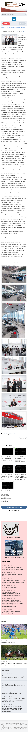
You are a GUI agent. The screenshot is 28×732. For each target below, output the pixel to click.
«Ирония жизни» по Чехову (9, 587)
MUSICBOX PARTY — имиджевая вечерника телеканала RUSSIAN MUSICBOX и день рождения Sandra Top (13, 700)
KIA (10, 434)
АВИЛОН (6, 434)
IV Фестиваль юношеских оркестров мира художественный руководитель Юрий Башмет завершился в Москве (13, 677)
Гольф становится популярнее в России (6, 459)
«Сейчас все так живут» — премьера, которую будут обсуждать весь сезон (12, 568)
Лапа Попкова (15, 434)
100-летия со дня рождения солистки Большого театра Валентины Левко (12, 692)
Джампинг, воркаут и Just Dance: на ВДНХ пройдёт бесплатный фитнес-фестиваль (13, 581)
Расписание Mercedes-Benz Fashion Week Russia (7, 478)
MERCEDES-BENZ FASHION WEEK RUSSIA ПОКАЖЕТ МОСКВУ (21, 478)
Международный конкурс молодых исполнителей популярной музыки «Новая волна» (13, 685)
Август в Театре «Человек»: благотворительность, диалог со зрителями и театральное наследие (11, 593)
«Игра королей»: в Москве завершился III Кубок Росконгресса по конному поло (14, 664)
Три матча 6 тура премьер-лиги (9, 642)
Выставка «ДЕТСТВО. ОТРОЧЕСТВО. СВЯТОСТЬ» (12, 574)
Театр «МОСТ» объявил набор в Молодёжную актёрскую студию (11, 612)
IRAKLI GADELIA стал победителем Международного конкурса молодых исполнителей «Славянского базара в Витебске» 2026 (12, 709)
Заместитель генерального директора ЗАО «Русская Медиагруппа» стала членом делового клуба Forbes (6, 497)
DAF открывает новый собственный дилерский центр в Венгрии (20, 461)
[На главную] (12, 4)
